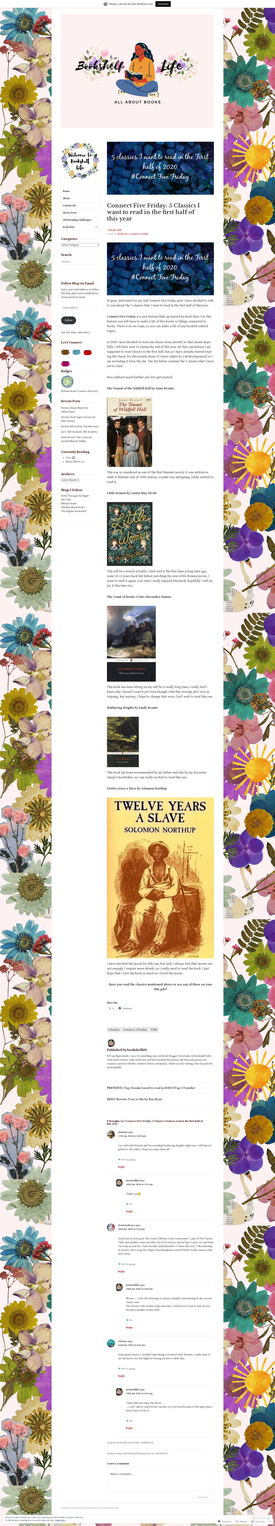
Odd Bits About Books (73, 507)
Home (66, 191)
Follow (68, 320)
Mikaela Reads (69, 503)
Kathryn (122, 1341)
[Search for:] (79, 261)
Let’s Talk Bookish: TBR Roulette (79, 431)
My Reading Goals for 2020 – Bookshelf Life (134, 1442)
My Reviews (70, 212)
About (66, 198)
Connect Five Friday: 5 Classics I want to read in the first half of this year (153, 212)
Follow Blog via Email (77, 283)
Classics (114, 1029)
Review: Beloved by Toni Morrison (80, 426)
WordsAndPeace (126, 1225)
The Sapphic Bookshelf (73, 511)
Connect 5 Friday (139, 234)
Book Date (192, 317)
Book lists (123, 234)
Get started (163, 4)
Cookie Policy (60, 1520)
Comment (203, 1497)
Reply (121, 1167)
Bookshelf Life (110, 1508)
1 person (131, 1160)
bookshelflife (132, 1180)
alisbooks (122, 1132)
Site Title (66, 499)
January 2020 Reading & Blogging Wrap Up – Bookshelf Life (142, 1453)
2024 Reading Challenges (77, 220)
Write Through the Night (75, 495)
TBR (154, 1029)
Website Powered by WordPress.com (81, 1508)
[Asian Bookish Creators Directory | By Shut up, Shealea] (79, 391)
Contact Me (69, 205)
